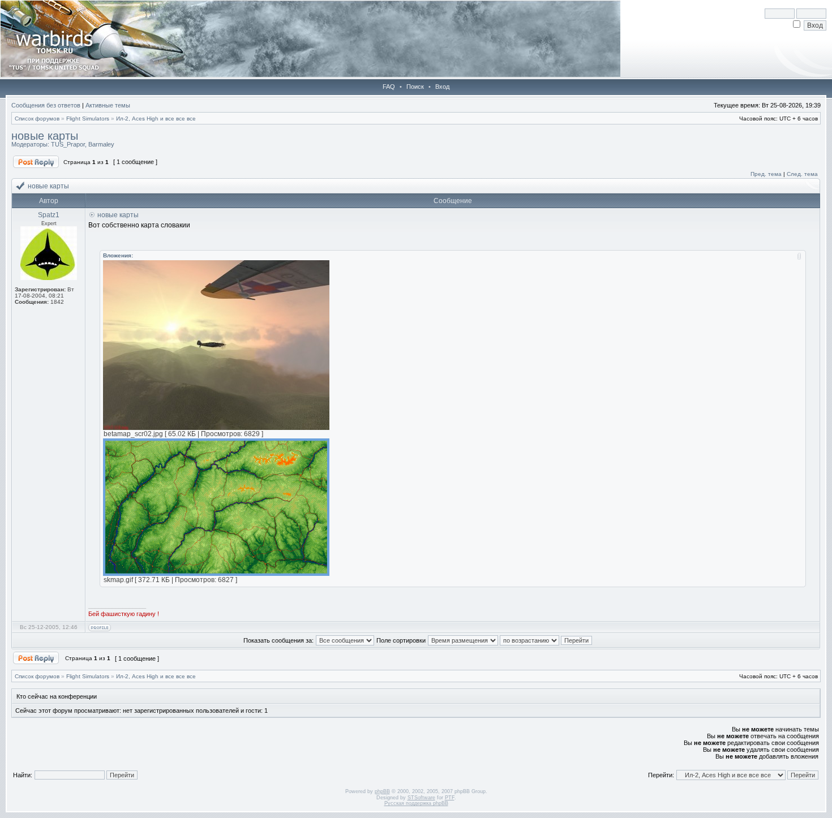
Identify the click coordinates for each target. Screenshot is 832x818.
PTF (449, 797)
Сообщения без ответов (45, 105)
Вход (442, 86)
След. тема (802, 174)
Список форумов (37, 118)
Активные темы (107, 105)
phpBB (382, 791)
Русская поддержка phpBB (416, 803)
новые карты (44, 136)
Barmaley (101, 144)
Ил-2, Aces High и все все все (156, 118)
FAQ (389, 86)
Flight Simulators (87, 118)
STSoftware (421, 797)
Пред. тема (766, 174)
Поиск (415, 86)
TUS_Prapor (68, 144)
